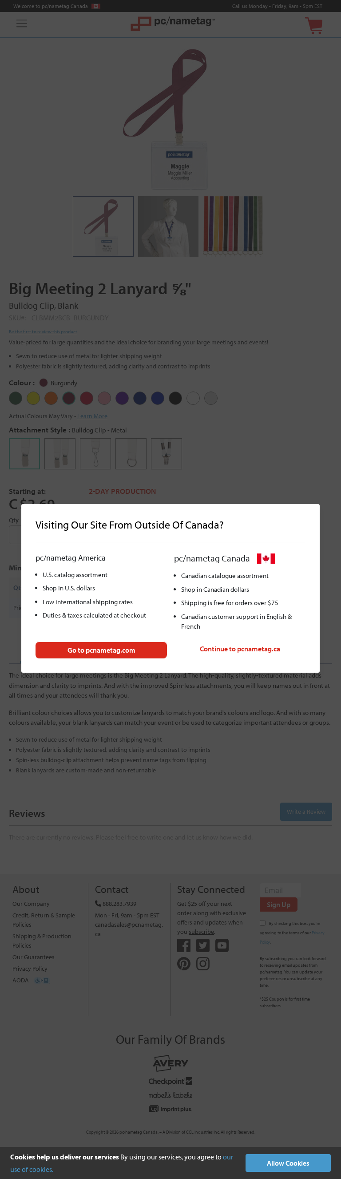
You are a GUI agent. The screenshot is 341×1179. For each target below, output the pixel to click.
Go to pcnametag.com (101, 650)
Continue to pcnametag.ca (240, 648)
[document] (170, 1163)
